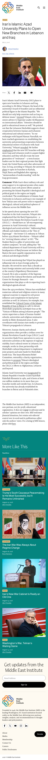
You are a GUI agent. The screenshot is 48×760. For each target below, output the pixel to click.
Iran (3, 53)
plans (4, 169)
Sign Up (24, 684)
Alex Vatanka (6, 505)
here (14, 423)
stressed (20, 117)
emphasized (7, 150)
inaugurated (32, 373)
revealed (24, 147)
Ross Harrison (7, 554)
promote (17, 360)
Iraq (7, 53)
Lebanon (11, 53)
